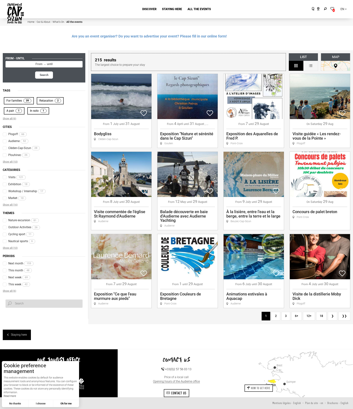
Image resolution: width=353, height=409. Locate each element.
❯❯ (344, 316)
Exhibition (17, 184)
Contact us (178, 393)
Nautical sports (20, 241)
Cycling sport (19, 234)
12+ (308, 316)
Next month (19, 263)
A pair (12, 110)
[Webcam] (320, 9)
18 (321, 316)
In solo (37, 110)
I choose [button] (41, 403)
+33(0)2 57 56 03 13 (177, 369)
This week (18, 284)
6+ (296, 316)
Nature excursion (22, 220)
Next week (18, 277)
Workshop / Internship (25, 191)
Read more (10, 395)
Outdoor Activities (23, 227)
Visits (15, 177)
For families (17, 100)
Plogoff (16, 134)
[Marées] (312, 9)
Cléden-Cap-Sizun (22, 148)
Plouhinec (17, 155)
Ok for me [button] (66, 403)
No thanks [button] (15, 403)
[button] (149, 9)
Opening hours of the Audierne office (176, 381)
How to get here (260, 388)
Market (16, 198)
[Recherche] (326, 9)
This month (18, 270)
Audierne (17, 141)
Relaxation (49, 100)
